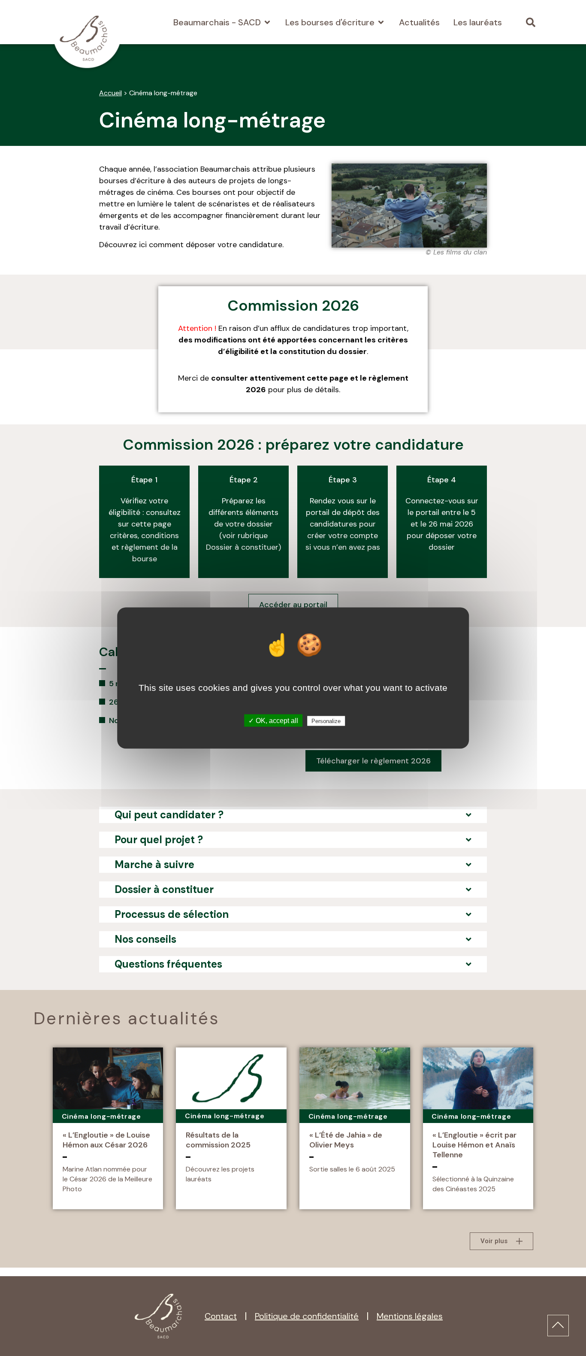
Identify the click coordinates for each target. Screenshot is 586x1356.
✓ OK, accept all (273, 720)
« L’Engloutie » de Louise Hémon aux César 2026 (106, 1140)
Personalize (326, 721)
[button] (530, 22)
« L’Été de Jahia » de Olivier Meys (345, 1140)
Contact (221, 1316)
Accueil (110, 92)
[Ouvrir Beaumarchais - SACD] (267, 22)
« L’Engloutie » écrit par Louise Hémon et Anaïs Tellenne (474, 1145)
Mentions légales (410, 1316)
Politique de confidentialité (307, 1316)
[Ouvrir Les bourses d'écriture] (381, 22)
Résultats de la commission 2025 (218, 1140)
